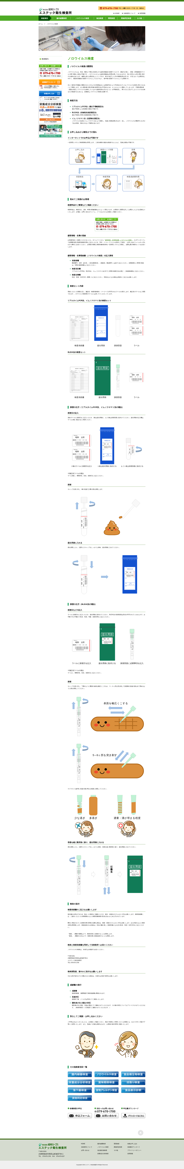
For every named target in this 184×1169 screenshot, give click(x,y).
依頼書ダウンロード (133, 1147)
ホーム (41, 24)
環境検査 (111, 18)
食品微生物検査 (102, 1150)
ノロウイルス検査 (82, 18)
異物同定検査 (126, 18)
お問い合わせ (85, 1150)
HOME (117, 13)
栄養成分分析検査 (103, 1153)
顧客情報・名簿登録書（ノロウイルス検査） (119, 240)
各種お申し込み (132, 1144)
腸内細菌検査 (62, 18)
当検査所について (129, 13)
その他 (139, 18)
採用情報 (142, 13)
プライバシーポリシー (134, 1150)
